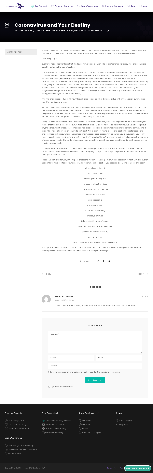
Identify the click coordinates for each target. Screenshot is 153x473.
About (145, 6)
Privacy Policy (112, 468)
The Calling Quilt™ (16, 420)
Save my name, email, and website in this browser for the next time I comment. (85, 372)
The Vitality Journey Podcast (58, 420)
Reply (145, 296)
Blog (132, 6)
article (58, 121)
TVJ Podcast (40, 6)
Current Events (66, 31)
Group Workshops (89, 6)
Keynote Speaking (114, 6)
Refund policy (122, 424)
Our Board (86, 424)
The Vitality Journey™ (18, 424)
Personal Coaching (63, 6)
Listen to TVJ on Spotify (55, 428)
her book (99, 163)
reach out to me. (74, 250)
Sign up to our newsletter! (62, 386)
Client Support (125, 420)
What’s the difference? (18, 428)
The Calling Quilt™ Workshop (20, 445)
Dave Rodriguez (24, 31)
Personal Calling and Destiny (88, 31)
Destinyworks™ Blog (54, 432)
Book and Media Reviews (47, 31)
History (85, 428)
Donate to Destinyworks (92, 432)
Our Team (86, 420)
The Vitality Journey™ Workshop (22, 449)
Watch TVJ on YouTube (55, 424)
